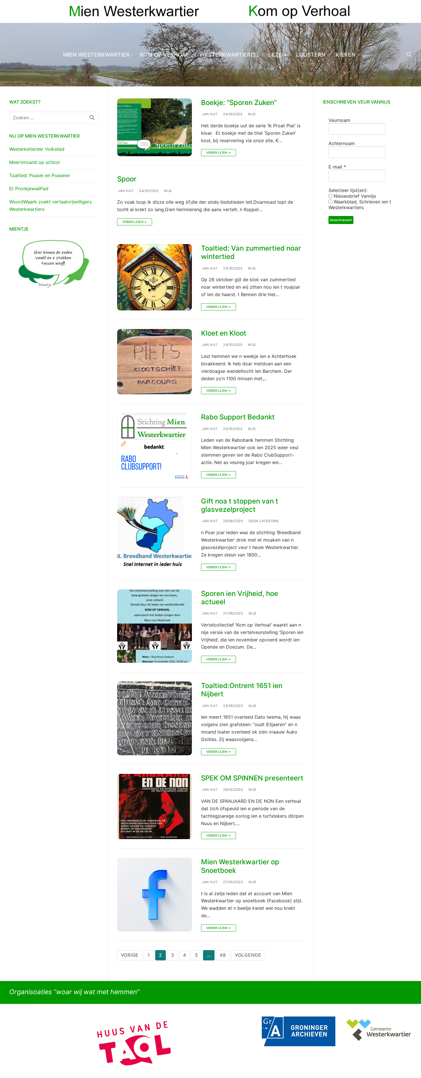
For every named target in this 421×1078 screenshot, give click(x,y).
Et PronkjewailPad (28, 188)
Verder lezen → (218, 152)
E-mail (337, 167)
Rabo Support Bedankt (238, 417)
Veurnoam (339, 120)
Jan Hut (209, 114)
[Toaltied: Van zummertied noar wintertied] (154, 277)
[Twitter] (407, 11)
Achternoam (341, 143)
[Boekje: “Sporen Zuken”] (154, 127)
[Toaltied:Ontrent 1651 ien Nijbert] (154, 718)
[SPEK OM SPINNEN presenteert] (154, 806)
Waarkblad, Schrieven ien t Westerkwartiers (359, 204)
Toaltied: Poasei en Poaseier (39, 175)
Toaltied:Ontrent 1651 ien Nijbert (241, 689)
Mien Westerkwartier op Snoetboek (240, 866)
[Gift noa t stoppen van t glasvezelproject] (154, 534)
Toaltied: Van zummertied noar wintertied (251, 252)
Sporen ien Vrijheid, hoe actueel (239, 597)
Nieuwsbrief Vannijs (354, 196)
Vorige (130, 955)
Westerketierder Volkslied (36, 149)
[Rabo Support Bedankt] (154, 445)
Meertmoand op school (34, 162)
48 (223, 955)
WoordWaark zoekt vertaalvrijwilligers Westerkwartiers (50, 205)
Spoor (126, 179)
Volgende (248, 955)
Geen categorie (263, 521)
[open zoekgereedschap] (409, 54)
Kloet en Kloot (223, 333)
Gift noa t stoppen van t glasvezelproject (239, 505)
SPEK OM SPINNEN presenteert (252, 778)
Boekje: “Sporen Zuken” (239, 102)
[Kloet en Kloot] (154, 361)
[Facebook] (397, 11)
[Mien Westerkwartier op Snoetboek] (154, 895)
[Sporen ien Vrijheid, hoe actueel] (154, 626)
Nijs (251, 114)
